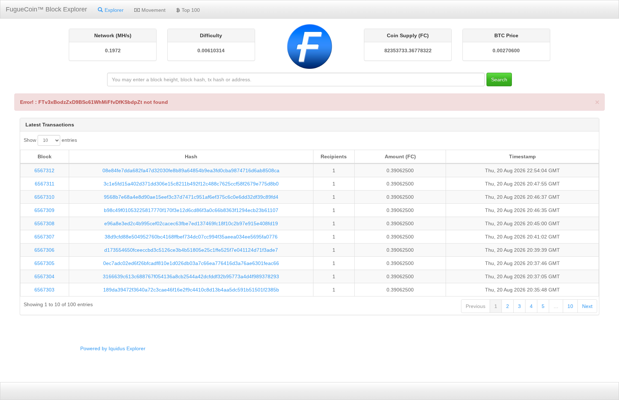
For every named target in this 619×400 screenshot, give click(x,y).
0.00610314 (211, 50)
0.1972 (113, 50)
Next (587, 306)
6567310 (44, 197)
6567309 (44, 210)
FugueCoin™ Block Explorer (46, 9)
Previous (475, 306)
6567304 (44, 276)
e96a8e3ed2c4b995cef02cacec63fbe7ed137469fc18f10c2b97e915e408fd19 (191, 223)
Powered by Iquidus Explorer (112, 348)
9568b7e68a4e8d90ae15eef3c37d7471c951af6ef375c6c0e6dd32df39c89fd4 (191, 197)
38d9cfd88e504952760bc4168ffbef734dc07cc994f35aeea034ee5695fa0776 (191, 237)
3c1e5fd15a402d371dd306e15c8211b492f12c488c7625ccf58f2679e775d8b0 (191, 184)
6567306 (44, 250)
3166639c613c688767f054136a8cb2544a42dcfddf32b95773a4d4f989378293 (191, 276)
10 (570, 306)
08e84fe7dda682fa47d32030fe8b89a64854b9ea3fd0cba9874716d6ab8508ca (190, 170)
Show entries (50, 140)
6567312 (44, 170)
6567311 (44, 184)
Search (499, 79)
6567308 (44, 223)
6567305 (44, 263)
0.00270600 (506, 50)
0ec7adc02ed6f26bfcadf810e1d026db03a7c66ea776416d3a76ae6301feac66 (191, 263)
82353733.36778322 (408, 50)
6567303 (44, 290)
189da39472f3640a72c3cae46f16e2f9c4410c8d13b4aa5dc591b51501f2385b (191, 290)
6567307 (44, 237)
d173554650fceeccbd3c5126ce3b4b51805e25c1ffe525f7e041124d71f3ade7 (191, 250)
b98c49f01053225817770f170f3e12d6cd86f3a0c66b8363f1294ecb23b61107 (191, 210)
